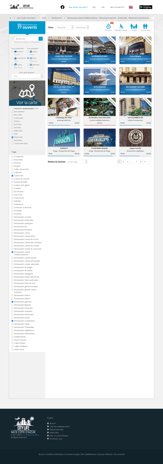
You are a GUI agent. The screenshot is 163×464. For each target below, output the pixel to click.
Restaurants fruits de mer (24, 283)
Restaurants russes (22, 317)
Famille (134, 30)
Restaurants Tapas (22, 324)
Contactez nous (56, 438)
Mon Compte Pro (117, 7)
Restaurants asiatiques (23, 223)
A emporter (19, 156)
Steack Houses (20, 340)
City (94, 7)
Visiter (34, 52)
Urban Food (19, 349)
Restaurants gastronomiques (26, 286)
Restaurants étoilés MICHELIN (26, 277)
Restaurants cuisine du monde (26, 245)
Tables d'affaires (21, 346)
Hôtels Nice (54, 432)
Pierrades (18, 210)
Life (102, 7)
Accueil (52, 423)
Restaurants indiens (22, 295)
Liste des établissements (60, 426)
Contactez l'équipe (72, 454)
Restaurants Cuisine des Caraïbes (28, 242)
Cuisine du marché (21, 179)
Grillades (17, 201)
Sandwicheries (20, 336)
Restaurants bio (20, 226)
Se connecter (119, 454)
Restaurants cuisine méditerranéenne (22, 253)
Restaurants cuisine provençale (27, 261)
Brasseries (18, 159)
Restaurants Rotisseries (24, 314)
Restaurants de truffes (23, 270)
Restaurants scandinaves (24, 321)
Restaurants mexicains (23, 308)
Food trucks (19, 198)
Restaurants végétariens (24, 330)
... (132, 161)
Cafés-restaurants (21, 169)
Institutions (18, 204)
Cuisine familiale (20, 182)
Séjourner (36, 65)
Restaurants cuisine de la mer (26, 239)
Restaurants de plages (23, 267)
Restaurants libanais (22, 305)
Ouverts (109, 27)
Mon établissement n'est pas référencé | (97, 454)
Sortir (34, 58)
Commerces (21, 58)
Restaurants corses (22, 233)
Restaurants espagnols (23, 273)
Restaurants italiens (22, 298)
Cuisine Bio (18, 175)
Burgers (17, 166)
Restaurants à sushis (22, 217)
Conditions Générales (54, 454)
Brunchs (17, 163)
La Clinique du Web (31, 434)
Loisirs (19, 65)
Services (20, 52)
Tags (14, 152)
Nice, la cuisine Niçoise (59, 435)
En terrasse (18, 191)
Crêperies (18, 172)
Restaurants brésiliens (23, 229)
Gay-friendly (145, 30)
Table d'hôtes (19, 343)
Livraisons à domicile (22, 207)
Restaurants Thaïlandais (24, 327)
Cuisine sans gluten (22, 185)
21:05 (26, 108)
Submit (41, 39)
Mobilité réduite (121, 30)
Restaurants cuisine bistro (24, 236)
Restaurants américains (23, 220)
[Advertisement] (27, 380)
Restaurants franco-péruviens (26, 280)
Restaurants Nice (57, 429)
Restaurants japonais (23, 301)
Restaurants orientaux (23, 311)
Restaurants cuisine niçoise (25, 258)
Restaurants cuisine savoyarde (26, 264)
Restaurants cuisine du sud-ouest (28, 249)
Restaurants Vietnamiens (24, 333)
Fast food (18, 194)
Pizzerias (17, 214)
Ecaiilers (17, 188)
